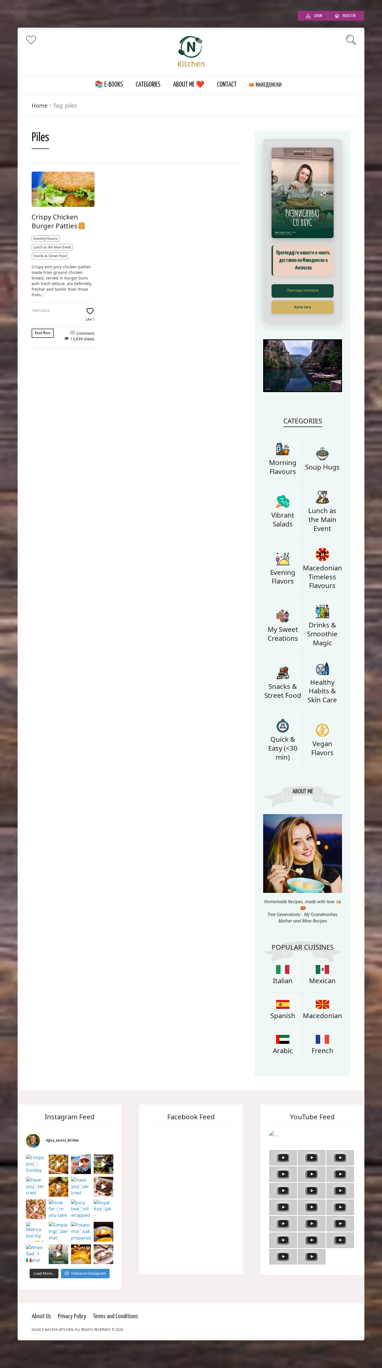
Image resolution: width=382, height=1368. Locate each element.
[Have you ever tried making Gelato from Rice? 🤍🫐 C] (36, 1208)
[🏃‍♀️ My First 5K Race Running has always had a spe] (81, 1186)
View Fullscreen (302, 285)
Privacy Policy (72, 1338)
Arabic (283, 1072)
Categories (148, 79)
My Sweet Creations (283, 655)
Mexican (322, 1002)
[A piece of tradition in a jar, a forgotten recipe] (104, 1186)
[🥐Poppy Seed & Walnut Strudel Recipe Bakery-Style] (104, 1276)
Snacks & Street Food (49, 250)
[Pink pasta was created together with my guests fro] (36, 1231)
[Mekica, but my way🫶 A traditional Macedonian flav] (36, 1253)
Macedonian (322, 1037)
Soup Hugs (322, 488)
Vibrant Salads (282, 541)
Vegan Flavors (322, 769)
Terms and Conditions (115, 1338)
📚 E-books (109, 79)
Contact (227, 79)
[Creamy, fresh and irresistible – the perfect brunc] (104, 1253)
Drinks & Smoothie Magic (322, 655)
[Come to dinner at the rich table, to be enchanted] (81, 1276)
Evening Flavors (45, 233)
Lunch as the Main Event (52, 242)
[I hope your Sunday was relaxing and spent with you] (36, 1186)
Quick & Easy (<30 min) (283, 769)
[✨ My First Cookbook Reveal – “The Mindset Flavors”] (59, 1276)
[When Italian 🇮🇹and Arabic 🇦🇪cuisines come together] (36, 1276)
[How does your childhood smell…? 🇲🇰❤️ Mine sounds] (59, 1208)
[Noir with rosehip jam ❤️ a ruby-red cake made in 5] (104, 1208)
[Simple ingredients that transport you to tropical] (59, 1253)
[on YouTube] (312, 1159)
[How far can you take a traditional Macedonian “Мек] (59, 1231)
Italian (283, 1002)
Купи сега (302, 302)
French (322, 1072)
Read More (42, 328)
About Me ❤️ (188, 79)
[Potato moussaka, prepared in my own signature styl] (81, 1253)
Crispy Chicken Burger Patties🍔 (59, 216)
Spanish (282, 1037)
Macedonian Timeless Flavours (322, 598)
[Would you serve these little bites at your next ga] (59, 1186)
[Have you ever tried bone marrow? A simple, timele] (81, 1208)
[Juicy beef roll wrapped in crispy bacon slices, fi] (81, 1231)
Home (40, 100)
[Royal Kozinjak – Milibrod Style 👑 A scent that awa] (104, 1231)
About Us (41, 1338)
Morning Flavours (282, 488)
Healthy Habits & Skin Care (322, 712)
